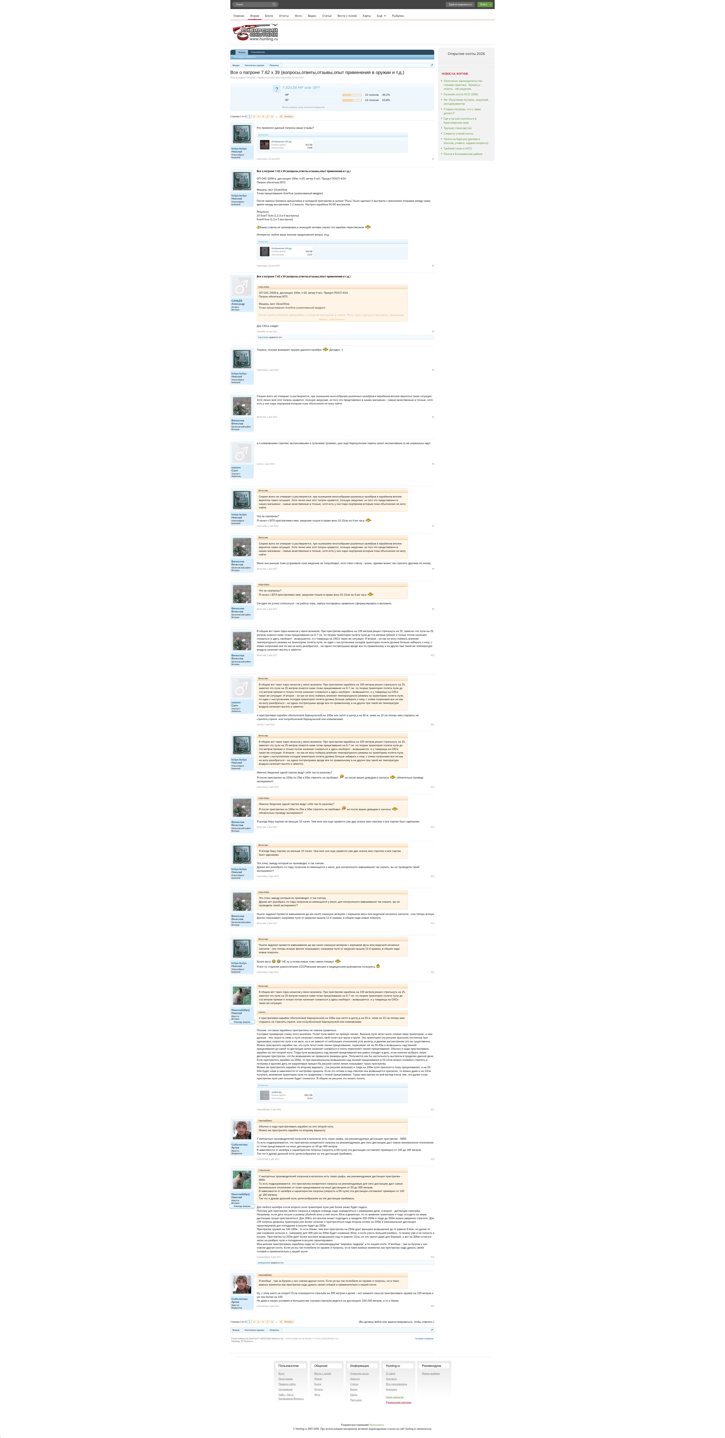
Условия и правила (424, 1338)
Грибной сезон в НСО (458, 148)
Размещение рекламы (398, 1402)
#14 (432, 876)
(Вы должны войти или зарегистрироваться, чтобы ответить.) (396, 1321)
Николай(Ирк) (240, 1010)
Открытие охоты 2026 (466, 54)
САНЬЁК (236, 300)
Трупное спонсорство (457, 128)
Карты (367, 16)
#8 (433, 569)
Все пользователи (396, 1384)
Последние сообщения (245, 57)
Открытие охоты (359, 1373)
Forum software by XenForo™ (257, 1338)
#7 (433, 526)
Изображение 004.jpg (281, 248)
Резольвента (376, 1424)
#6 (433, 464)
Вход (281, 1373)
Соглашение (285, 1389)
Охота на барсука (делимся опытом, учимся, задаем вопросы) (466, 141)
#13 (432, 827)
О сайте (390, 1373)
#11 (432, 724)
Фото (298, 16)
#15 (432, 923)
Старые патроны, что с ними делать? (462, 111)
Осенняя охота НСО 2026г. (461, 94)
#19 (432, 1257)
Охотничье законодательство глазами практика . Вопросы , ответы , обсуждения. (463, 84)
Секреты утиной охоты (458, 133)
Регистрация (285, 1378)
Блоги (269, 16)
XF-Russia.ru (247, 1341)
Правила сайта (286, 1384)
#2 (433, 266)
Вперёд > (289, 116)
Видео (312, 16)
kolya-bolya (286, 77)
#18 (432, 1159)
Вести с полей (347, 16)
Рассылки (356, 1400)
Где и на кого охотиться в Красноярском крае (460, 120)
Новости (355, 1378)
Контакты (391, 1378)
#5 (433, 417)
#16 (432, 972)
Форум (254, 16)
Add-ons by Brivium (312, 1338)
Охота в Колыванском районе (463, 154)
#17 (432, 1109)
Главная (238, 16)
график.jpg (276, 1092)
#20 (432, 1306)
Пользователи (258, 52)
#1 (433, 159)
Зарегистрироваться (460, 4)
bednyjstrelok (264, 1263)
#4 (433, 370)
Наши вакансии (394, 1397)
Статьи (327, 16)
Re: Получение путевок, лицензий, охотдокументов (466, 101)
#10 (432, 655)
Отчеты (284, 16)
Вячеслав (237, 420)
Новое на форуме (455, 73)
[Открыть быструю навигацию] (432, 65)
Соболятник (239, 1144)
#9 (433, 609)
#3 (433, 331)
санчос (236, 467)
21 (281, 116)
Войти (483, 4)
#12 (432, 787)
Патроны (251, 77)
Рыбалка (398, 16)
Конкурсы (391, 1389)
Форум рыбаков (431, 1373)
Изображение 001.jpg (281, 141)
